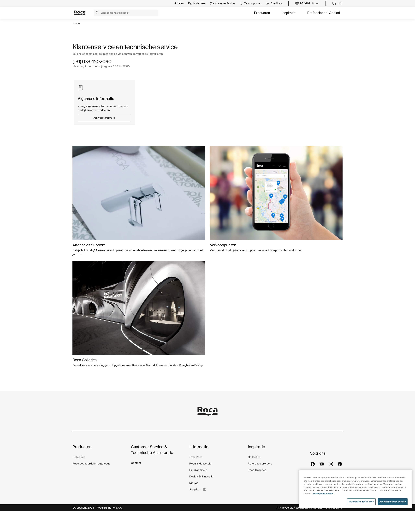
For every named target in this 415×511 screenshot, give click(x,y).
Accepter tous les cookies (392, 501)
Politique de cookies (323, 493)
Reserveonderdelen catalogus (91, 463)
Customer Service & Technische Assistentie (152, 450)
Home (76, 23)
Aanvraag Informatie (104, 118)
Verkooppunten (223, 245)
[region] (355, 489)
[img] (138, 193)
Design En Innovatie (201, 476)
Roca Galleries (84, 360)
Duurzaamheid (198, 470)
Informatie (198, 447)
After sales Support (88, 245)
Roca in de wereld (200, 463)
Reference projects (260, 463)
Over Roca (195, 457)
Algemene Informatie (96, 98)
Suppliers (195, 489)
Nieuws (193, 483)
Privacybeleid (285, 507)
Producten (262, 13)
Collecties (78, 457)
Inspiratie (289, 13)
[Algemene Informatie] (81, 87)
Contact (136, 462)
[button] (97, 13)
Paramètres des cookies (361, 501)
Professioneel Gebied (323, 13)
